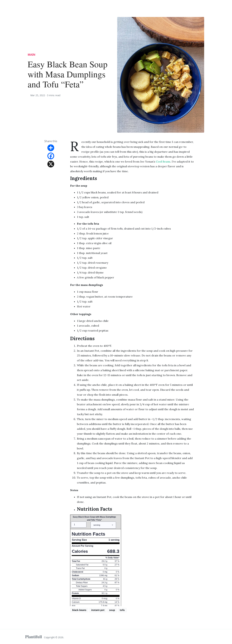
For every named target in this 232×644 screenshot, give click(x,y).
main (31, 54)
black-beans (79, 610)
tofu (122, 610)
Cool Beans (163, 161)
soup (112, 610)
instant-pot (97, 610)
